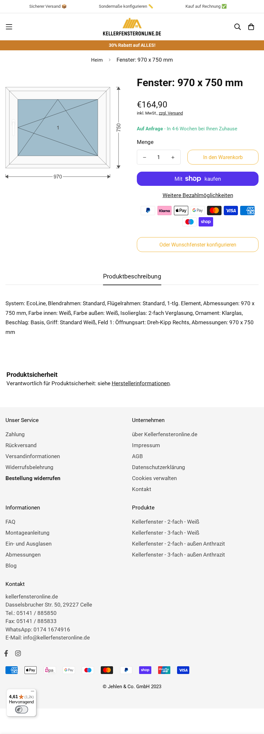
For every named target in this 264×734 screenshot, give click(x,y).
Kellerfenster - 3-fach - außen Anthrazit (178, 554)
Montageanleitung (27, 532)
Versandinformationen (32, 456)
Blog (11, 565)
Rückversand (21, 445)
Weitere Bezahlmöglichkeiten (198, 195)
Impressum (146, 445)
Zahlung (15, 434)
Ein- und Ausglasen (28, 543)
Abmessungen (23, 554)
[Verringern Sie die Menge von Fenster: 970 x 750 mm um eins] (144, 157)
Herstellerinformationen (141, 383)
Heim (97, 60)
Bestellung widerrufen (33, 478)
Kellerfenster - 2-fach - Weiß (165, 521)
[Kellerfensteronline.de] (132, 26)
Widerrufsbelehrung (29, 467)
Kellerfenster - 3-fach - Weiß (165, 532)
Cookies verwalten (154, 478)
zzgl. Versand (171, 113)
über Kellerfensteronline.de (164, 434)
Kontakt (141, 489)
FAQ (10, 521)
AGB (137, 456)
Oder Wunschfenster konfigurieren (197, 245)
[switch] (21, 709)
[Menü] (32, 693)
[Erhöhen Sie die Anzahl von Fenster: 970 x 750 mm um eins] (172, 157)
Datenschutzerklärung (158, 467)
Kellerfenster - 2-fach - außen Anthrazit (178, 543)
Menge (145, 142)
